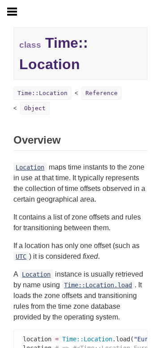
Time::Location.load (98, 285)
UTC (21, 256)
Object (35, 108)
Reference (101, 93)
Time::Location (42, 93)
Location (30, 167)
